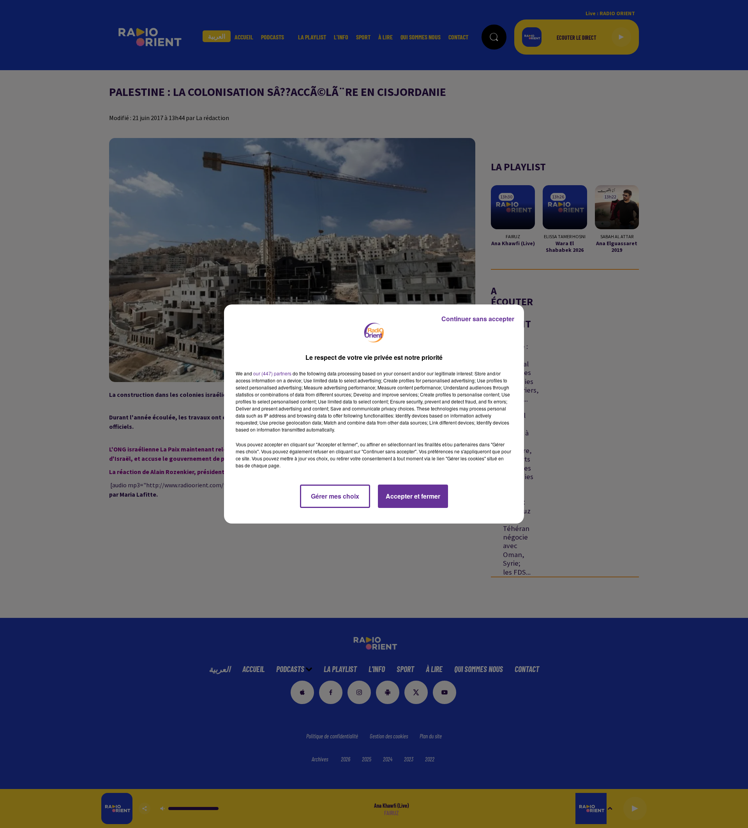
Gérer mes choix (335, 496)
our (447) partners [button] (272, 373)
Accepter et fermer (413, 496)
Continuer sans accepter (477, 318)
